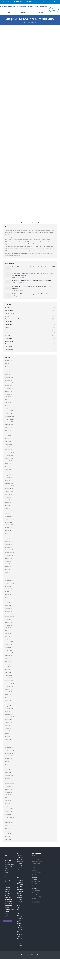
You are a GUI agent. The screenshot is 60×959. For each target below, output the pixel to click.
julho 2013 (8, 795)
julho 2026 (8, 363)
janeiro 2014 (8, 778)
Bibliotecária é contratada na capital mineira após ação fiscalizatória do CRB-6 (33, 267)
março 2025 (8, 408)
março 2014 (8, 772)
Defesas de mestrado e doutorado (14, 83)
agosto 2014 (8, 758)
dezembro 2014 (9, 747)
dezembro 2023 (9, 450)
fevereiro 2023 (9, 477)
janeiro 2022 (8, 514)
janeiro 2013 (8, 811)
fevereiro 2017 (9, 675)
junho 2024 (8, 433)
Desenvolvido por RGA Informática (30, 954)
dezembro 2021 (9, 516)
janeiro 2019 (8, 611)
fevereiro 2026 (9, 377)
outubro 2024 (9, 422)
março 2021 (8, 541)
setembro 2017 (9, 655)
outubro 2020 (9, 555)
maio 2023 (8, 469)
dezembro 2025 (9, 383)
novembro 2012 (9, 817)
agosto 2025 (8, 394)
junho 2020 (8, 564)
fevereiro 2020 (9, 575)
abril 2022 (7, 505)
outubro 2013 (9, 786)
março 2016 (8, 706)
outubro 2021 (9, 522)
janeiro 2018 (8, 644)
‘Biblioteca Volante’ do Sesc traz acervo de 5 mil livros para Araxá (27, 111)
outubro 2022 (9, 488)
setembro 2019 (9, 589)
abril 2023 (7, 472)
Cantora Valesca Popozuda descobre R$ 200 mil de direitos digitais (28, 88)
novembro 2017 (9, 650)
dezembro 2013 (9, 781)
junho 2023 (8, 466)
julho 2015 (8, 728)
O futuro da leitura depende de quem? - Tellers (18, 242)
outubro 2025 (9, 388)
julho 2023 (8, 463)
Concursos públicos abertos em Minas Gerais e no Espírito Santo (27, 157)
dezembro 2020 (9, 550)
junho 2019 (8, 597)
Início (25, 22)
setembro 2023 (9, 458)
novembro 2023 (9, 452)
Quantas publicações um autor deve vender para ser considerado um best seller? (29, 53)
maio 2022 (8, 502)
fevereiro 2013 (9, 809)
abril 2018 (7, 636)
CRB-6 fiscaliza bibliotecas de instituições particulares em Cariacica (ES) (31, 280)
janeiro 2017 (8, 678)
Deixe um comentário (36, 35)
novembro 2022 (9, 486)
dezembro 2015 (9, 714)
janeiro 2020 (8, 578)
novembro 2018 (9, 617)
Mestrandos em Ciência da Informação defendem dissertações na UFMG (28, 196)
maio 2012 (8, 834)
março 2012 (8, 839)
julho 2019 (8, 594)
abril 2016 (7, 703)
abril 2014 (7, 770)
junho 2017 (8, 664)
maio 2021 (8, 536)
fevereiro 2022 (9, 511)
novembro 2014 (9, 750)
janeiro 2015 (8, 745)
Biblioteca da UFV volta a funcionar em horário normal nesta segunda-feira (29, 132)
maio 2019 (8, 600)
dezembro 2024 (9, 416)
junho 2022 (8, 500)
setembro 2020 (9, 558)
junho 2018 (8, 630)
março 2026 (8, 374)
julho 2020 (8, 561)
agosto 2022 (8, 494)
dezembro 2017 (9, 647)
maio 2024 (8, 436)
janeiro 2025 (8, 413)
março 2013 (8, 806)
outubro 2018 (9, 619)
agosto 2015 (8, 725)
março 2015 (8, 739)
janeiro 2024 (8, 447)
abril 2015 (7, 736)
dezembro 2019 (9, 580)
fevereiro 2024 (9, 444)
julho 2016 (8, 694)
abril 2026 (7, 372)
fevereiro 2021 (9, 544)
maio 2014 (8, 767)
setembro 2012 (9, 822)
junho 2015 (8, 731)
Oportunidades (9, 159)
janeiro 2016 (8, 711)
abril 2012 (7, 836)
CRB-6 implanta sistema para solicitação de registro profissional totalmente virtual (27, 239)
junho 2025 (8, 399)
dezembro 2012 (9, 814)
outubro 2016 (9, 686)
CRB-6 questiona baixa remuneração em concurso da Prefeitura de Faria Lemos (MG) (32, 287)
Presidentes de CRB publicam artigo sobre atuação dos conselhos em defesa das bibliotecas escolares (33, 274)
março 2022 (8, 508)
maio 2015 (8, 733)
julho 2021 (8, 530)
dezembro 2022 (9, 483)
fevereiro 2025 (9, 411)
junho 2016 (8, 697)
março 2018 (8, 639)
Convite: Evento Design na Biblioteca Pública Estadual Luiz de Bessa (28, 187)
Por (13, 35)
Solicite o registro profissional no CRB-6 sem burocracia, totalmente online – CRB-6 (28, 237)
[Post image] (8, 268)
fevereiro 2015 (9, 742)
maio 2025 (8, 402)
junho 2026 (8, 366)
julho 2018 (8, 628)
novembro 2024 (9, 419)
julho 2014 (8, 761)
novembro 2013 (9, 784)
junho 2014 (8, 764)
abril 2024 (7, 438)
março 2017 (8, 672)
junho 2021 (8, 533)
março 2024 (8, 441)
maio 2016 (8, 700)
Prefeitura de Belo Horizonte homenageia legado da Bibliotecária (30, 294)
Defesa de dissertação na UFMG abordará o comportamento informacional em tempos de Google (26, 78)
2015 (29, 22)
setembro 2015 (9, 722)
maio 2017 (8, 667)
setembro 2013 (9, 789)
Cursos (7, 91)
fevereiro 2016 (9, 708)
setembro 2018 (9, 622)
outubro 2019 (9, 586)
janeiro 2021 (8, 547)
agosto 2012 (8, 825)
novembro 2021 (9, 519)
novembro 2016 (9, 683)
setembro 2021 (9, 525)
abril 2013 (7, 803)
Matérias (7, 35)
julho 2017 (8, 661)
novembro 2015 (9, 717)
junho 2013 (8, 797)
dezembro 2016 (9, 681)
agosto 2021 (8, 527)
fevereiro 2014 (9, 775)
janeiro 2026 (8, 380)
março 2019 (8, 605)
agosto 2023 (8, 461)
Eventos (7, 182)
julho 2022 (8, 497)
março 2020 (8, 572)
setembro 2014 (9, 756)
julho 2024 (8, 430)
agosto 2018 (8, 625)
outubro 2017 (9, 653)
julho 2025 (8, 397)
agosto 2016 (8, 692)
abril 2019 (7, 603)
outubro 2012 (9, 820)
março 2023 (8, 475)
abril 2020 (7, 569)
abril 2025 (7, 405)
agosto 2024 (8, 427)
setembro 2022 (9, 491)
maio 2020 (8, 566)
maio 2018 (8, 633)
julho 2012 (8, 828)
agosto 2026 (8, 360)
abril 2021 (7, 539)
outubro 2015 (9, 720)
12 (38, 223)
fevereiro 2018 (9, 642)
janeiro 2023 (8, 480)
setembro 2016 (9, 689)
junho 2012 (8, 831)
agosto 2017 (8, 658)
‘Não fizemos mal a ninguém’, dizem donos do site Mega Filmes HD (28, 32)
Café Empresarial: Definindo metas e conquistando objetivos (26, 179)
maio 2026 (8, 369)
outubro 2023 (9, 455)
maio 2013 (8, 800)
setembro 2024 (9, 424)
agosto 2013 (8, 792)
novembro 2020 (9, 553)
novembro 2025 (9, 386)
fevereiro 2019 (9, 608)
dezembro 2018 (9, 614)
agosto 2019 (8, 591)
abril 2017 (7, 669)
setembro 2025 (9, 391)
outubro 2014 (9, 753)
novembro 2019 (9, 583)
